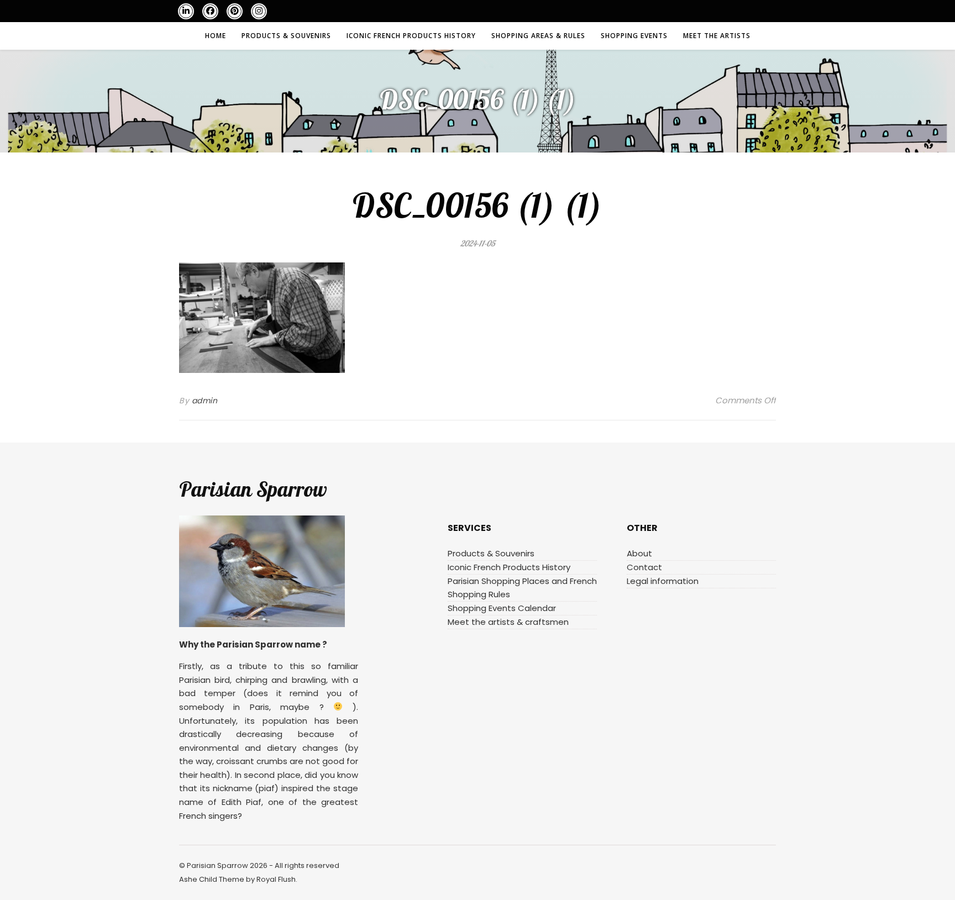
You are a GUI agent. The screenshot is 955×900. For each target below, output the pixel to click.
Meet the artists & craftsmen (508, 622)
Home (215, 35)
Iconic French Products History (411, 35)
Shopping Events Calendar (502, 608)
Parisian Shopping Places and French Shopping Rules (522, 587)
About (639, 553)
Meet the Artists (717, 35)
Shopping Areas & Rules (538, 35)
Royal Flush (276, 879)
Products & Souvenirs (286, 35)
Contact (644, 567)
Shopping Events (634, 35)
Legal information (663, 581)
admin (205, 400)
